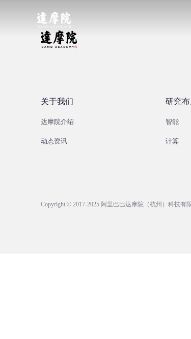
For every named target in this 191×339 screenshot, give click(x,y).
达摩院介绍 (57, 122)
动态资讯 (54, 141)
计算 (172, 141)
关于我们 (57, 101)
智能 (172, 122)
